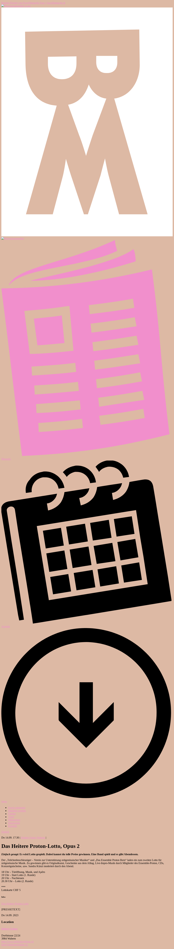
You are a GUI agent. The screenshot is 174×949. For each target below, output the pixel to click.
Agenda (5, 626)
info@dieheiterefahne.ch (14, 944)
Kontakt (12, 826)
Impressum (14, 822)
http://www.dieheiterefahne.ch (17, 941)
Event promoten (16, 807)
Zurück (5, 831)
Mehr (4, 801)
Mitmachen (14, 819)
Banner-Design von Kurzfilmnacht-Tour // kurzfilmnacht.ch (33, 2)
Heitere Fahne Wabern (33, 837)
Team (11, 816)
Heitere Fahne (9, 928)
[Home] (16, 5)
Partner (12, 813)
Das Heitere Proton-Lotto (15, 903)
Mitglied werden (17, 810)
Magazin (6, 458)
